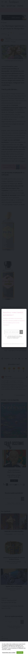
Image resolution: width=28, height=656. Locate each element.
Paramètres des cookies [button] (8, 652)
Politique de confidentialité (12, 338)
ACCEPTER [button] (19, 652)
